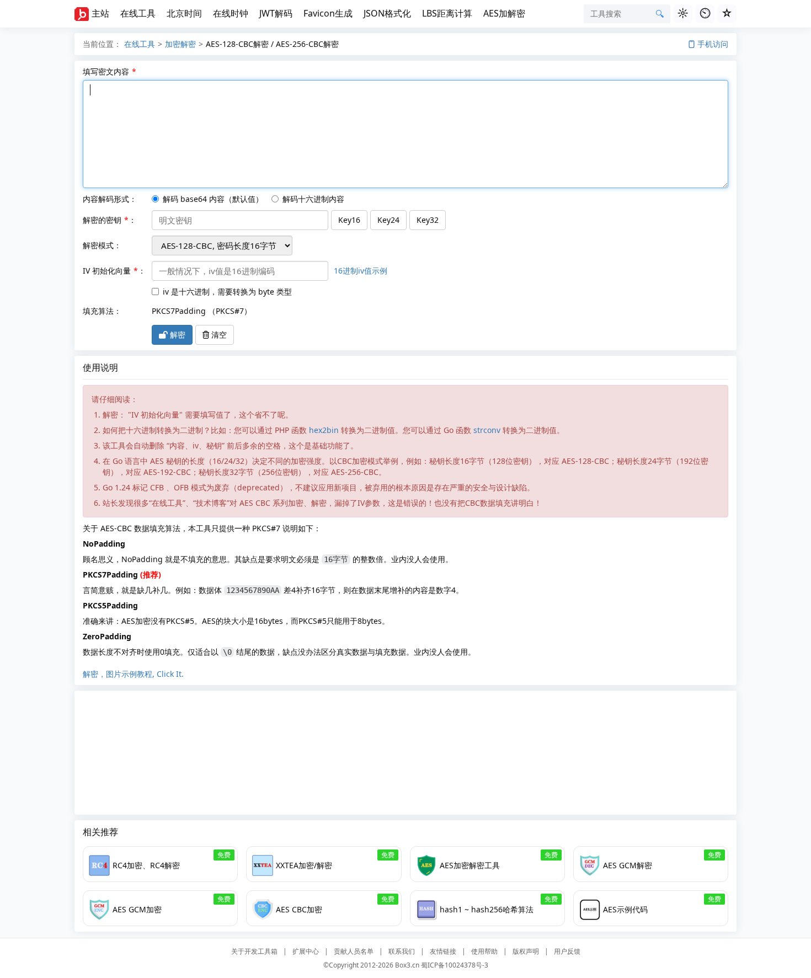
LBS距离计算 (447, 13)
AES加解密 (504, 13)
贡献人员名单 (354, 951)
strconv (486, 430)
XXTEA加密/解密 (304, 865)
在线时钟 (230, 13)
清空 (218, 334)
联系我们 (401, 951)
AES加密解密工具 (470, 865)
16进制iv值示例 (360, 270)
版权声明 (526, 951)
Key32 (428, 220)
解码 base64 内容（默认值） (213, 199)
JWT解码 (275, 13)
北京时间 (184, 13)
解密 (176, 334)
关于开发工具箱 (254, 951)
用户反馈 (567, 951)
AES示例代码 (625, 909)
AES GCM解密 (627, 865)
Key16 (349, 220)
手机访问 (712, 44)
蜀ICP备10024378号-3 (454, 965)
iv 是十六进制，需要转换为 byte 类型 (227, 291)
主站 (100, 13)
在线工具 (138, 13)
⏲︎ (705, 13)
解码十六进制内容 (313, 199)
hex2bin (324, 430)
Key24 (388, 220)
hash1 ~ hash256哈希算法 (486, 909)
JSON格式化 (387, 13)
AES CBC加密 (299, 909)
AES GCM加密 (137, 909)
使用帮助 (484, 951)
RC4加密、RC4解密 (146, 865)
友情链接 (443, 951)
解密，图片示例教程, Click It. (133, 674)
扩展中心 (305, 951)
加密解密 (180, 44)
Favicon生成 (328, 13)
